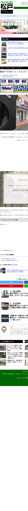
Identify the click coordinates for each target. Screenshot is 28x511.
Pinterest (11, 286)
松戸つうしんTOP (3, 19)
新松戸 (11, 76)
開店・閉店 (9, 19)
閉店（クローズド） (16, 19)
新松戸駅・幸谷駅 (5, 76)
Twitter (12, 282)
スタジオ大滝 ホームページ (9, 258)
